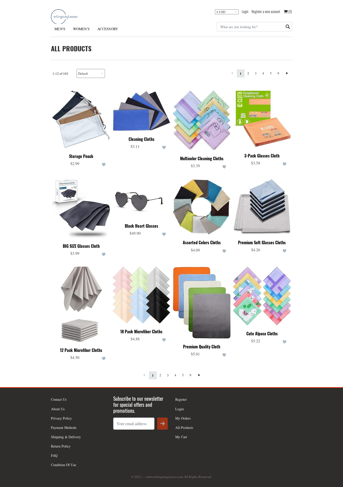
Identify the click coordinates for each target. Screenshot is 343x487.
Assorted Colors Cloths (202, 242)
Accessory (107, 28)
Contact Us (59, 399)
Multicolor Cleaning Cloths (201, 158)
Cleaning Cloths (141, 139)
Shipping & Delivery (66, 436)
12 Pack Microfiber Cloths (81, 350)
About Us (58, 409)
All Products (184, 427)
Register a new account (266, 11)
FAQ (54, 455)
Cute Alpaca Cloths (262, 333)
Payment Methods (63, 427)
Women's (81, 28)
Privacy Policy (61, 418)
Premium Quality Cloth (201, 346)
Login (245, 11)
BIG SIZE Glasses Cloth (81, 246)
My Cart (181, 436)
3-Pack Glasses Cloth (261, 155)
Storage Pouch (81, 156)
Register (181, 399)
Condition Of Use (63, 464)
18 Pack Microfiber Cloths (141, 331)
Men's (59, 28)
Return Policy (61, 446)
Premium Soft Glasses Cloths (262, 242)
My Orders (183, 418)
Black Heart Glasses (141, 226)
